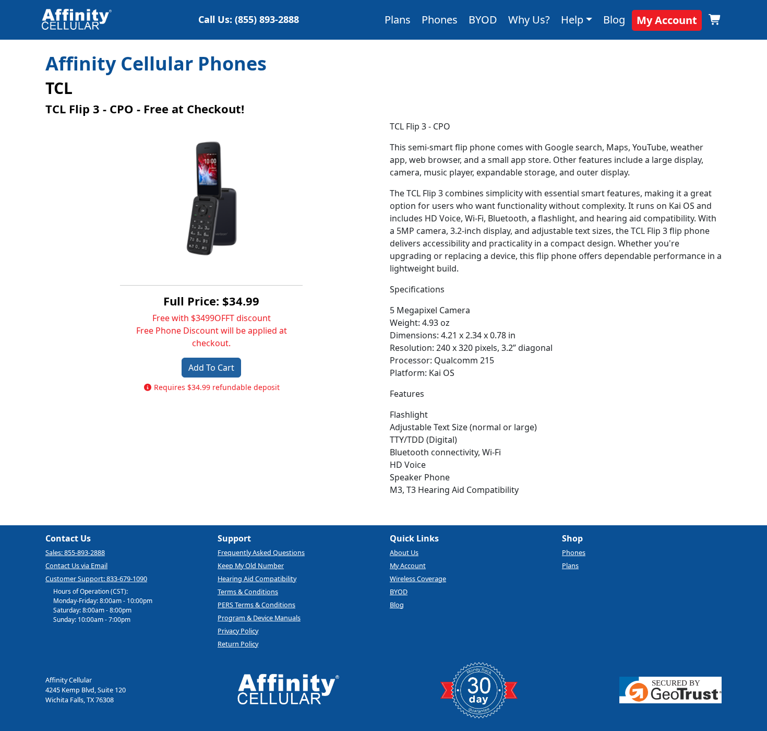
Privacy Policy (238, 630)
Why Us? (529, 20)
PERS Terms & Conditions (256, 604)
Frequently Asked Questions (261, 552)
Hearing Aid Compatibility (257, 578)
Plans (398, 20)
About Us (404, 552)
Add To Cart (211, 367)
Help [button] (572, 20)
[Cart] (715, 20)
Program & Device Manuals (259, 617)
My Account (667, 20)
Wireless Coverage (418, 578)
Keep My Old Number (251, 565)
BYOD (483, 20)
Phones (440, 20)
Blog (614, 20)
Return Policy (238, 644)
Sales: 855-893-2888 (75, 552)
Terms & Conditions (248, 591)
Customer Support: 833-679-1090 (96, 578)
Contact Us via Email (76, 565)
